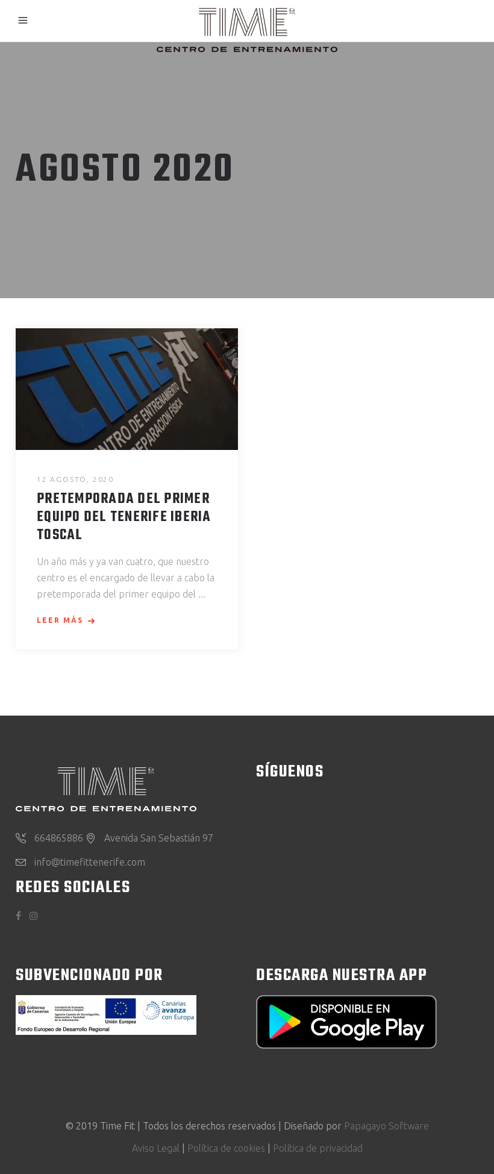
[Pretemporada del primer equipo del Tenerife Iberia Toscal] (127, 389)
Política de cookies (226, 1148)
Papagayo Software (386, 1125)
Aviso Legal (156, 1148)
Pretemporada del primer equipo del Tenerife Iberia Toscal (124, 517)
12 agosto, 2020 (75, 479)
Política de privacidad (318, 1148)
